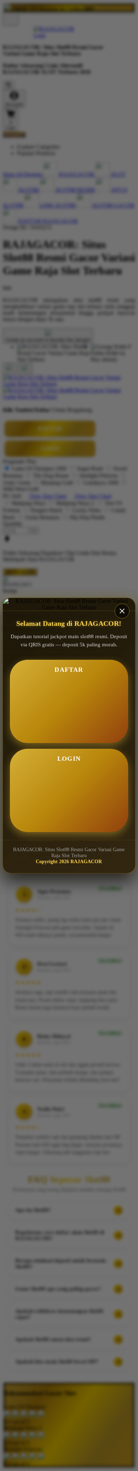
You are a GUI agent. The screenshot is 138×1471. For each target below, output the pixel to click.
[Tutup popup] (122, 611)
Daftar (68, 669)
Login (69, 758)
